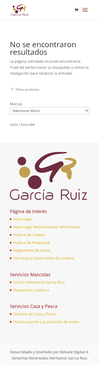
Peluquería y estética (31, 290)
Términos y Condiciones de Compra (43, 258)
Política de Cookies (29, 234)
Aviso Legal (22, 219)
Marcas (16, 103)
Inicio (14, 124)
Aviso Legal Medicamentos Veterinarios (46, 226)
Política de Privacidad (31, 242)
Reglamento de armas (32, 250)
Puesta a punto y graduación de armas (46, 321)
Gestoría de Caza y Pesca (34, 313)
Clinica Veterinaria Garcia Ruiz (39, 282)
